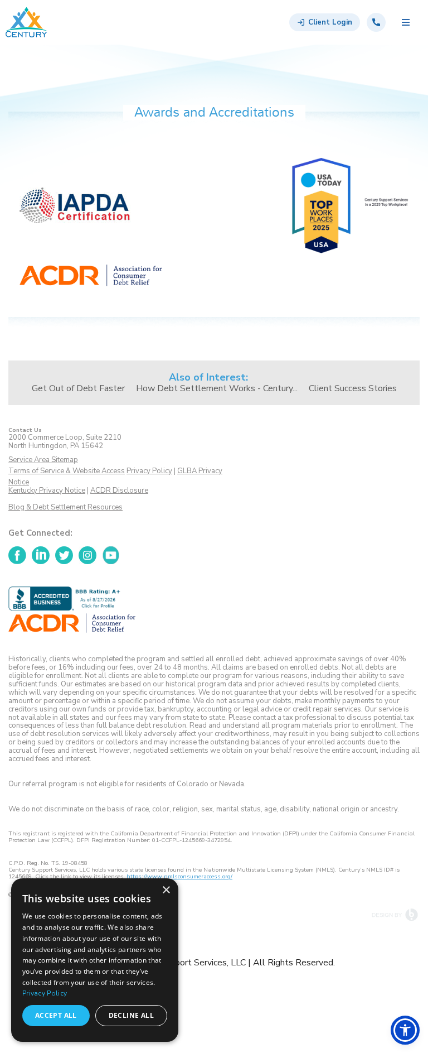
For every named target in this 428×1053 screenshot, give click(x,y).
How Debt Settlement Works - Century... (217, 388)
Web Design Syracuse (396, 914)
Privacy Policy (149, 471)
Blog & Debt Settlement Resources (65, 507)
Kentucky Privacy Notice (46, 490)
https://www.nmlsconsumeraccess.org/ (179, 877)
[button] (405, 1030)
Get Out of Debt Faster (78, 388)
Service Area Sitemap (43, 460)
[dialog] (94, 960)
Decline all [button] (131, 1015)
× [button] (166, 890)
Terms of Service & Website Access (66, 471)
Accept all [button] (56, 1015)
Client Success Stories (353, 388)
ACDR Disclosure (119, 490)
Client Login (330, 22)
